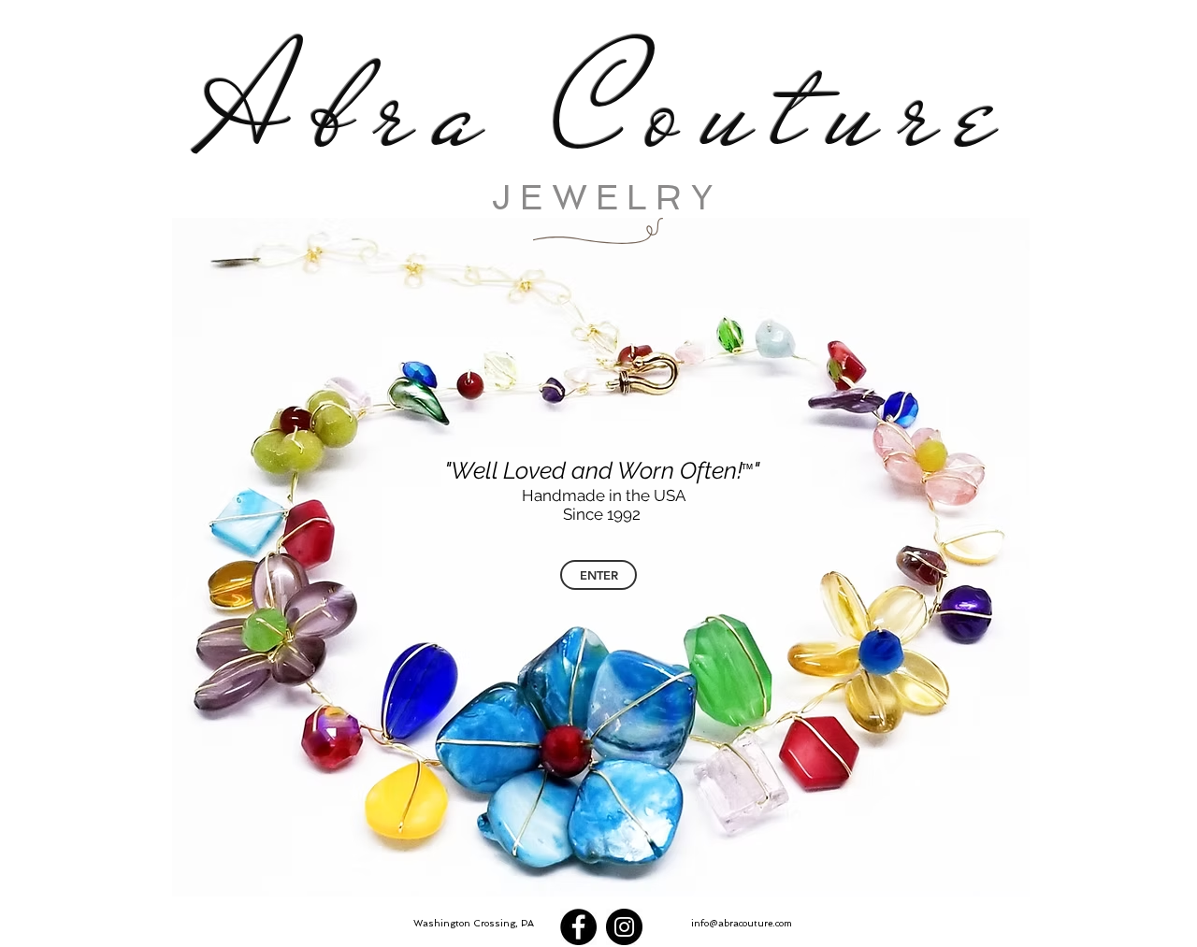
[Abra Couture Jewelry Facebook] (578, 927)
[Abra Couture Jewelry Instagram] (624, 927)
